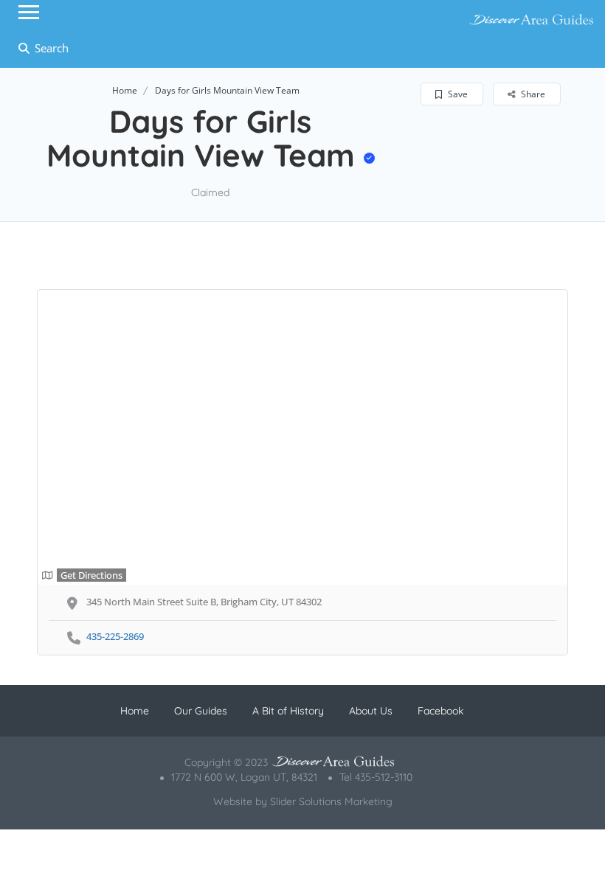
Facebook (440, 710)
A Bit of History (288, 710)
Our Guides (200, 710)
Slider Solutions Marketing (331, 801)
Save (457, 94)
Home (124, 90)
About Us (371, 710)
